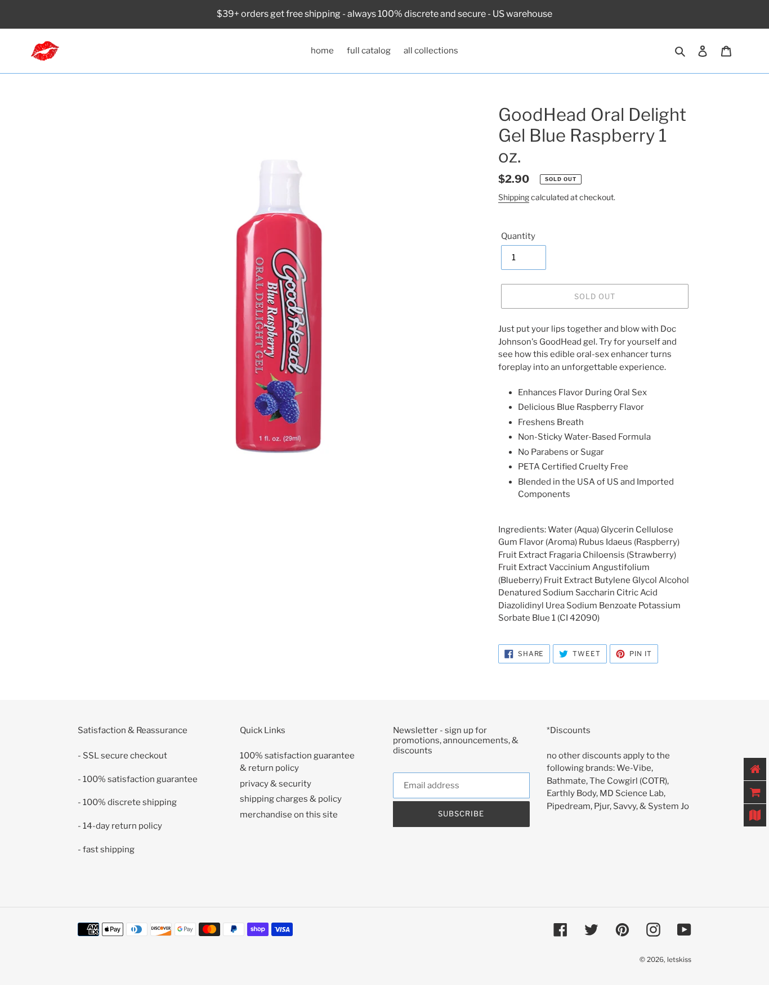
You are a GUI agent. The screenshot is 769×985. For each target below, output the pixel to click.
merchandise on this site (289, 815)
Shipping (513, 197)
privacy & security (275, 784)
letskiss (679, 959)
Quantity (518, 236)
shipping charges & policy (291, 799)
